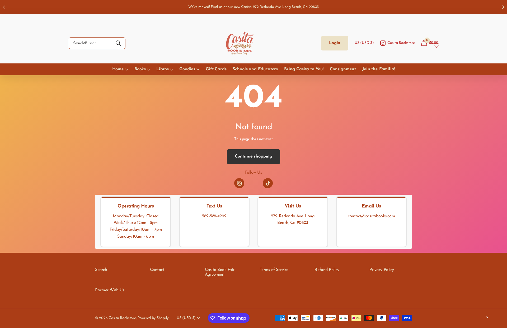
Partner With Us (109, 290)
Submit (118, 43)
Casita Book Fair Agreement (219, 272)
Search (101, 270)
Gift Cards (216, 69)
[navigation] (4, 7)
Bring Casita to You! (303, 69)
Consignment (343, 69)
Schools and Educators (255, 69)
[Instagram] (239, 183)
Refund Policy (326, 270)
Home (118, 69)
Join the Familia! (378, 69)
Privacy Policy (381, 270)
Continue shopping (253, 156)
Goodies (187, 69)
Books (140, 69)
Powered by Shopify (153, 318)
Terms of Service (274, 270)
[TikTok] (268, 183)
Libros (162, 69)
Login (334, 43)
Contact (157, 270)
